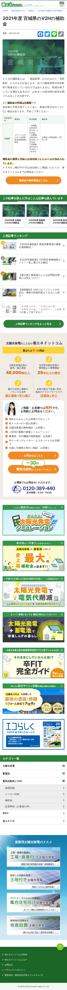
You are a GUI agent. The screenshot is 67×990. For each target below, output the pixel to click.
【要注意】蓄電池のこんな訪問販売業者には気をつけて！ (39, 276)
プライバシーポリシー (15, 970)
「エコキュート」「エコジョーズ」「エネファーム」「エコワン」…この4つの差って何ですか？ (40, 309)
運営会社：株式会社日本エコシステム (22, 975)
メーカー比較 (12, 794)
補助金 (8, 800)
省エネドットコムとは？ (16, 959)
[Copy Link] (61, 34)
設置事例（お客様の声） (18, 806)
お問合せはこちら (33, 455)
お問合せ (9, 964)
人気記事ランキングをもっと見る (33, 323)
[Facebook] (40, 34)
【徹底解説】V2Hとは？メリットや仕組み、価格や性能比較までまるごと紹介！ (39, 292)
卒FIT (6, 813)
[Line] (54, 34)
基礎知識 (10, 787)
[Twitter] (47, 34)
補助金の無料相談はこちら (33, 180)
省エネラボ (9, 820)
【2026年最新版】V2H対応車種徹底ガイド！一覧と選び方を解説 (40, 261)
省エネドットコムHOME (16, 954)
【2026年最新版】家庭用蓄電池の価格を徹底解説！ (40, 246)
